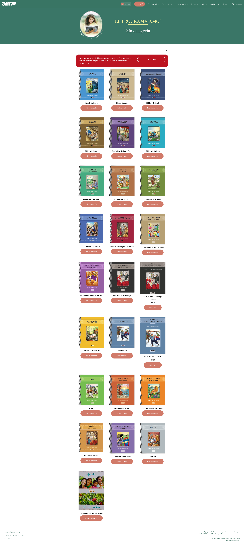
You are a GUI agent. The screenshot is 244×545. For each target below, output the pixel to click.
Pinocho (153, 456)
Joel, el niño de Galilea (122, 408)
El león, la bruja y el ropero (152, 408)
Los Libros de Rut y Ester (122, 151)
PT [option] (129, 4)
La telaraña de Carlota (91, 351)
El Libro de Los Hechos (91, 247)
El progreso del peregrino (122, 456)
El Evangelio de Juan (153, 199)
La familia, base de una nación (91, 513)
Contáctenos (151, 59)
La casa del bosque (91, 456)
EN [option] (125, 4)
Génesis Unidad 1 (91, 103)
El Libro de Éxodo (153, 103)
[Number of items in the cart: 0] (166, 51)
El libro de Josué (91, 151)
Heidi (91, 408)
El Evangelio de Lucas (122, 199)
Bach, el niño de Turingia (122, 295)
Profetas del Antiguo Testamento (122, 247)
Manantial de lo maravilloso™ (91, 295)
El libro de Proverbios (91, 199)
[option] (125, 4)
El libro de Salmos (153, 151)
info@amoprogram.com (233, 540)
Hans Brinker (122, 351)
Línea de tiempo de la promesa (152, 247)
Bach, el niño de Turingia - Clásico (152, 298)
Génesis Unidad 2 (122, 103)
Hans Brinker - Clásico (152, 356)
